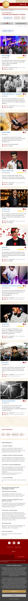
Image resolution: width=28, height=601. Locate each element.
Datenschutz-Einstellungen (14, 598)
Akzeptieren (14, 591)
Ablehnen (14, 595)
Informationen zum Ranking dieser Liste (19, 419)
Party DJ (17, 18)
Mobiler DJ (15, 434)
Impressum (9, 547)
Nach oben (21, 556)
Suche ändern (20, 23)
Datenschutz (18, 547)
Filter (6, 23)
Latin (3, 434)
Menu (22, 4)
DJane (8, 434)
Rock (21, 434)
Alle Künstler (3, 10)
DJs (7, 10)
